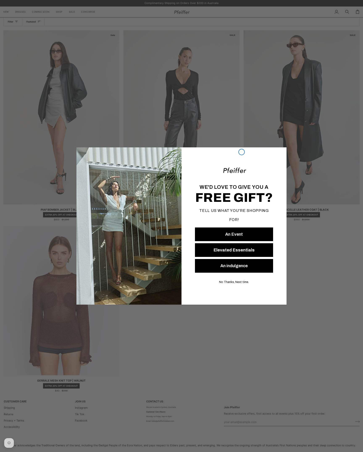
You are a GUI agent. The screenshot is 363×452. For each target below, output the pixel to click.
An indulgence (234, 265)
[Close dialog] (242, 152)
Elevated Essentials (234, 250)
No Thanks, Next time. (234, 282)
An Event (234, 234)
